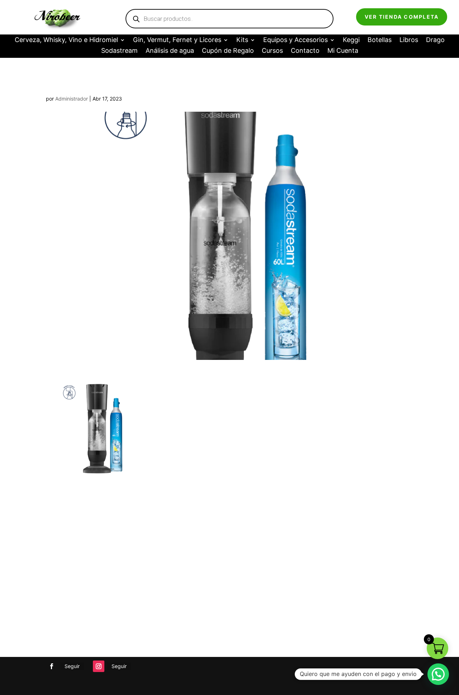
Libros (408, 40)
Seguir (72, 666)
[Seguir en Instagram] (98, 666)
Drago (435, 40)
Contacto (305, 51)
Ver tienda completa (402, 17)
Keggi (351, 40)
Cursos (272, 51)
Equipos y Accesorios (295, 40)
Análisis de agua (170, 51)
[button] (438, 674)
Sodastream (119, 51)
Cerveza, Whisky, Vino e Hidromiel (66, 40)
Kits (242, 40)
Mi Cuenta (342, 51)
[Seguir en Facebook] (51, 666)
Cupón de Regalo (228, 51)
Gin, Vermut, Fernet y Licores (177, 40)
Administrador (71, 99)
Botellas (380, 40)
